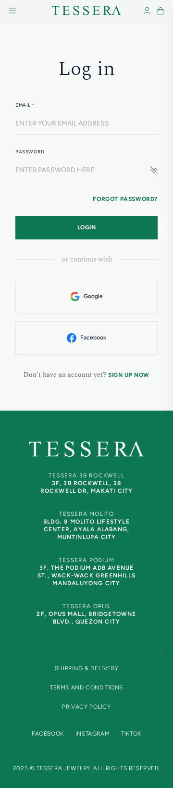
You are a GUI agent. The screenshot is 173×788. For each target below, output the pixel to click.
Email (25, 105)
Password (29, 152)
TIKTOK (131, 733)
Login (86, 227)
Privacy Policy (86, 706)
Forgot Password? (125, 199)
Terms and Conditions (86, 687)
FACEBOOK (48, 733)
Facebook (93, 337)
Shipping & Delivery (86, 668)
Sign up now (128, 375)
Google (93, 296)
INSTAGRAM (92, 733)
